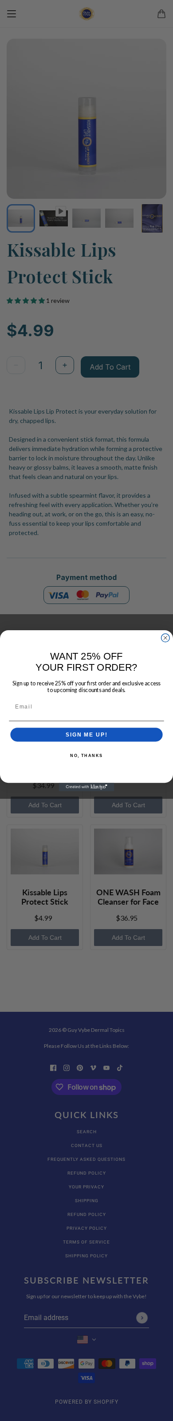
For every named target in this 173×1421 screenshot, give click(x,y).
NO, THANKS (86, 755)
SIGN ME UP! (86, 734)
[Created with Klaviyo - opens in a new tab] (86, 787)
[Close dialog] (165, 637)
